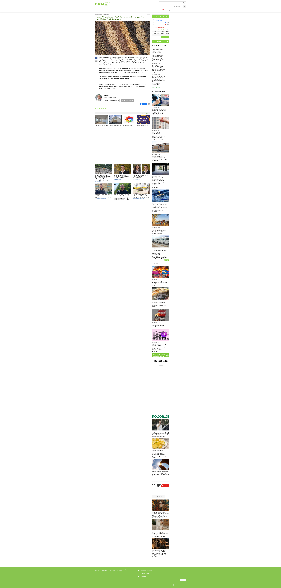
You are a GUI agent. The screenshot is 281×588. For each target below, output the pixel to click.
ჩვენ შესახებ (104, 570)
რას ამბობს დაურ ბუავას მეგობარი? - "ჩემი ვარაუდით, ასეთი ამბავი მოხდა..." (121, 176)
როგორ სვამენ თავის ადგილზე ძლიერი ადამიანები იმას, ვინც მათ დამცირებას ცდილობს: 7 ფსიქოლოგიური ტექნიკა (160, 434)
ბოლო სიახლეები (159, 45)
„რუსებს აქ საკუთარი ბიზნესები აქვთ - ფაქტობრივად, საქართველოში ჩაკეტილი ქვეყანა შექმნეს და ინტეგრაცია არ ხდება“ (159, 135)
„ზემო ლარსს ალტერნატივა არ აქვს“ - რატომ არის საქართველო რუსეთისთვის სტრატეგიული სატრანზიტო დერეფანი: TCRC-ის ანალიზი (159, 208)
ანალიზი (155, 187)
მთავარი (97, 570)
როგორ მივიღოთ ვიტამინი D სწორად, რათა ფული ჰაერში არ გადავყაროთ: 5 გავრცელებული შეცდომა (160, 473)
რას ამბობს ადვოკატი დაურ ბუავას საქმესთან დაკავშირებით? (140, 176)
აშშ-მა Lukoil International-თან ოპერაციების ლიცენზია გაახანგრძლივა (159, 325)
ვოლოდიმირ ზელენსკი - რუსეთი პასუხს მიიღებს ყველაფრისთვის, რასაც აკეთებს (103, 196)
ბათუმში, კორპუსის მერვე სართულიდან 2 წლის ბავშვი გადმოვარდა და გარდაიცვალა (141, 196)
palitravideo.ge (98, 181)
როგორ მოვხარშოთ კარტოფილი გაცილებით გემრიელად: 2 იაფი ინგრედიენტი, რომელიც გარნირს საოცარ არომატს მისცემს (159, 454)
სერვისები (119, 570)
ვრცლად (166, 260)
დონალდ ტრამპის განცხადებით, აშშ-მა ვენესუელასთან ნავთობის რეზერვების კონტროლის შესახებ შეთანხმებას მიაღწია (159, 68)
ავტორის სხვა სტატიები (111, 100)
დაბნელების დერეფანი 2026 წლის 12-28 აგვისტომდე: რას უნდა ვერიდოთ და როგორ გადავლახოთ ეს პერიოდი (160, 534)
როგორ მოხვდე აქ (144, 113)
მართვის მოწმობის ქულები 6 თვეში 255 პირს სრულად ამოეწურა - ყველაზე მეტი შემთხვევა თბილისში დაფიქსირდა (159, 112)
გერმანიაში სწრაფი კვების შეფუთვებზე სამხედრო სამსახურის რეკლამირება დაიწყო (159, 304)
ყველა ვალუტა (165, 36)
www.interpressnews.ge (100, 198)
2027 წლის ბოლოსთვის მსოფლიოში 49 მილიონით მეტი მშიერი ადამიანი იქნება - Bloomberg (159, 231)
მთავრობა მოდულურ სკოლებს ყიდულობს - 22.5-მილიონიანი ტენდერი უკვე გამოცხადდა (159, 158)
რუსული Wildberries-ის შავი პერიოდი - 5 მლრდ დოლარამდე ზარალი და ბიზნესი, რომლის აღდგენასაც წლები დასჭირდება (159, 348)
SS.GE (97, 113)
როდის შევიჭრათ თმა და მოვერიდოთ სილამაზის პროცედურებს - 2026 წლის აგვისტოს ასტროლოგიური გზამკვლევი (159, 553)
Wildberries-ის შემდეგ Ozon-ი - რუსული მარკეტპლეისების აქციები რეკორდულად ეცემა (159, 283)
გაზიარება (145, 104)
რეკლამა (112, 570)
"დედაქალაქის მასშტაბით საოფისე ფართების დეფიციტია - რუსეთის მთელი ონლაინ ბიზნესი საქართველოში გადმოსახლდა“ (159, 181)
